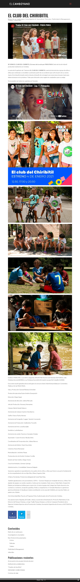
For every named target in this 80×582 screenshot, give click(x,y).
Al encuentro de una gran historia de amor (20, 561)
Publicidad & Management (61, 19)
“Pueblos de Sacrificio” (15, 567)
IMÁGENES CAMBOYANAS (16, 570)
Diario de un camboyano (16, 19)
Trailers (10, 20)
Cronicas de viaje (13, 573)
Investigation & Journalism (34, 19)
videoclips (17, 20)
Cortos (11, 540)
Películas (48, 19)
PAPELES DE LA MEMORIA (16, 564)
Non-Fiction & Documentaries (17, 538)
